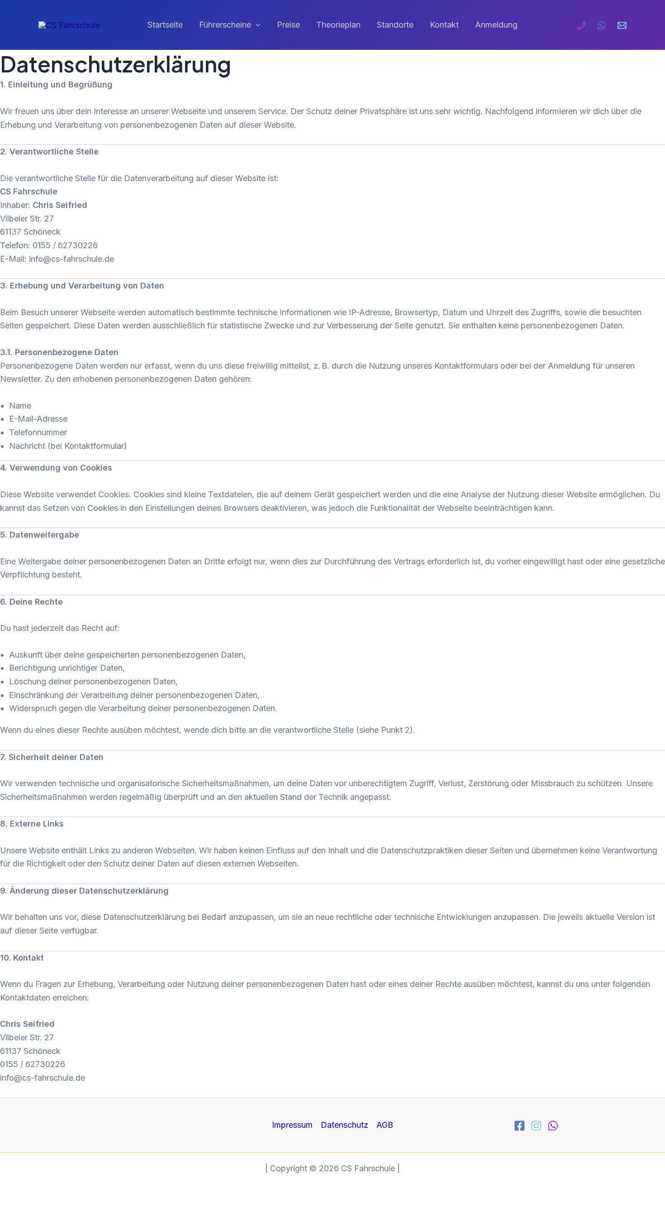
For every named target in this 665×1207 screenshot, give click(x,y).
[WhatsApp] (601, 25)
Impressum (292, 1125)
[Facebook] (519, 1125)
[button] (256, 25)
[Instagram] (536, 1125)
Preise (288, 24)
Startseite (165, 24)
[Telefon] (581, 25)
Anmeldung (496, 24)
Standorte (395, 24)
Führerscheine (225, 24)
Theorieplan (338, 24)
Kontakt (444, 24)
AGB (384, 1125)
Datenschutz (344, 1125)
